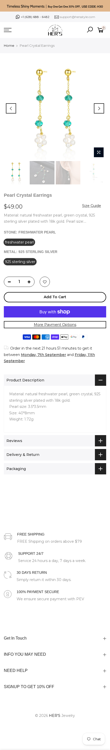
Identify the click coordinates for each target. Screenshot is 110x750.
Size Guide (91, 205)
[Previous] (11, 108)
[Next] (99, 108)
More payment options (55, 324)
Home (9, 45)
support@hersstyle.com (77, 17)
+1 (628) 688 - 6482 (35, 17)
